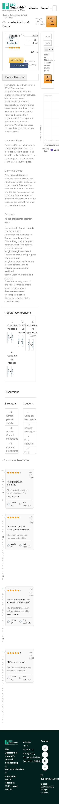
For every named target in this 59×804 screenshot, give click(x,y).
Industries (33, 8)
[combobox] (49, 49)
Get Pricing (16, 60)
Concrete (9, 18)
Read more (12, 497)
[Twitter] (45, 761)
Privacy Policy (29, 753)
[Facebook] (45, 767)
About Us (23, 8)
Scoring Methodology (32, 757)
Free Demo (19, 65)
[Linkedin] (45, 754)
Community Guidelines (33, 761)
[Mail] (45, 748)
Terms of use (28, 749)
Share (29, 41)
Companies (46, 8)
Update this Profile (51, 21)
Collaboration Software (18, 15)
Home (5, 15)
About (25, 746)
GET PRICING (49, 79)
